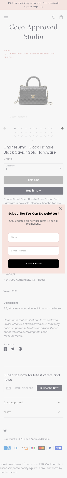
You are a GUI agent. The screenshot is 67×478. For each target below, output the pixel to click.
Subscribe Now (34, 263)
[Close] (60, 209)
